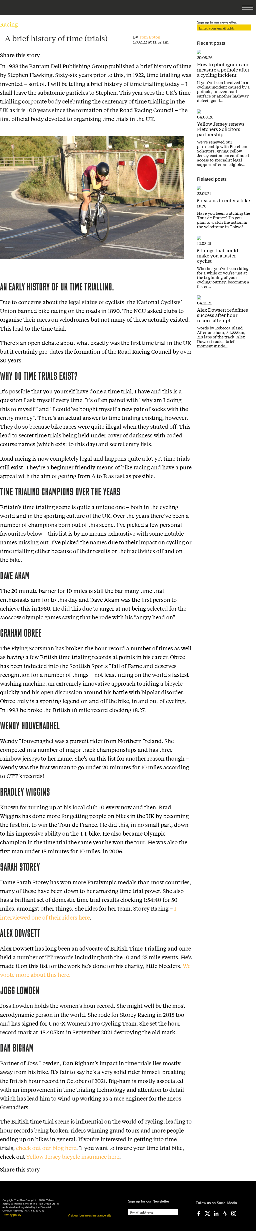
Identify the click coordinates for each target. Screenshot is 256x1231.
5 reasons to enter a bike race (223, 203)
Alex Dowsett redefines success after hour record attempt (222, 314)
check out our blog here (46, 1147)
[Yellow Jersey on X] (207, 1214)
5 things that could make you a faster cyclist (217, 255)
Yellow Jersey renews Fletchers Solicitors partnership (220, 128)
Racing (9, 24)
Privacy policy (11, 1215)
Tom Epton (149, 36)
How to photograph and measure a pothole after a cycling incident (223, 69)
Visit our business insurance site (90, 1215)
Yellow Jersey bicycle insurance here (72, 1156)
